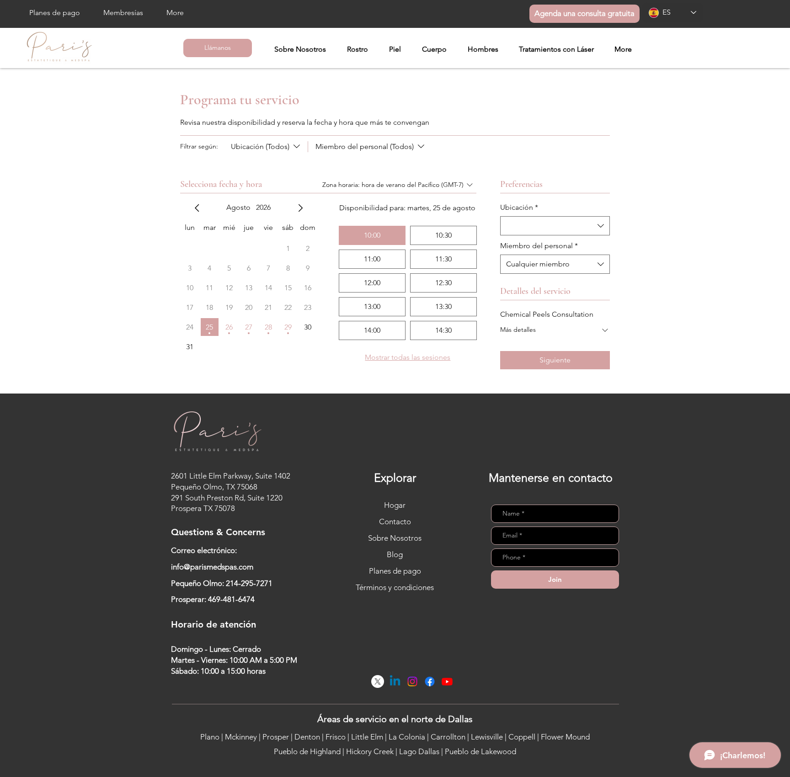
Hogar (395, 505)
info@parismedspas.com (212, 566)
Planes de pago (395, 570)
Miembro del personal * (539, 245)
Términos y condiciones (395, 587)
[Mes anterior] (197, 207)
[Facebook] (429, 681)
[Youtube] (447, 681)
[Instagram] (412, 681)
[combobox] (555, 225)
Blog (395, 554)
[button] (357, 49)
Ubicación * (519, 207)
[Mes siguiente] (300, 207)
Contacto (395, 521)
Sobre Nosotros (395, 538)
